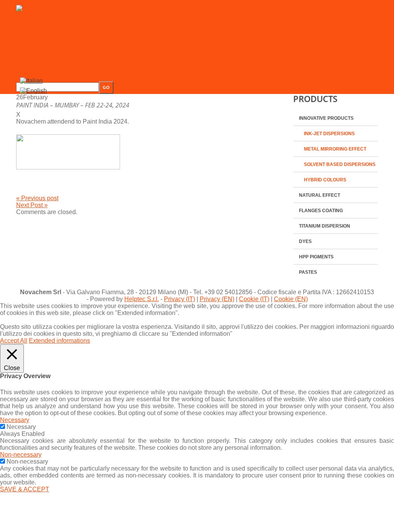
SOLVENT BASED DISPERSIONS (340, 164)
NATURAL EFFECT (319, 195)
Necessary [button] (14, 420)
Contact (30, 65)
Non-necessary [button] (21, 454)
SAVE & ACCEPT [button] (24, 489)
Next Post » (32, 205)
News (28, 45)
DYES (305, 241)
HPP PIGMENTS (316, 257)
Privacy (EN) (217, 299)
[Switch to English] (33, 90)
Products (32, 35)
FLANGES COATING (321, 210)
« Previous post (37, 198)
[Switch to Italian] (31, 80)
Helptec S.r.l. (141, 299)
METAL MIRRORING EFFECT (335, 149)
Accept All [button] (13, 340)
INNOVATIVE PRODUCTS (326, 118)
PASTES (308, 272)
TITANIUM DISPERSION (324, 226)
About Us (32, 25)
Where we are (39, 55)
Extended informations (59, 340)
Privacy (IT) (179, 299)
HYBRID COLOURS (325, 180)
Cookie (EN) (291, 299)
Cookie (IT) (254, 299)
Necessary (21, 427)
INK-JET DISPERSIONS (329, 133)
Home (28, 15)
